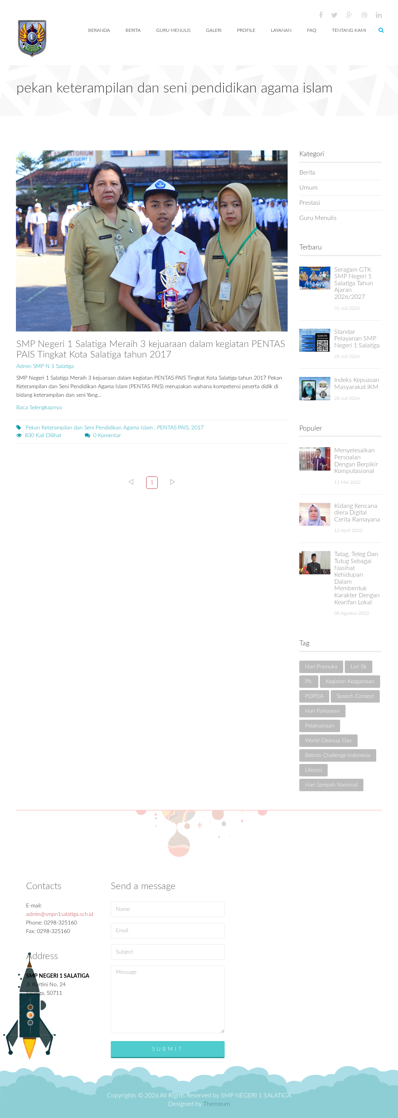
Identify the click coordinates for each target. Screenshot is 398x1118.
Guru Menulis (318, 218)
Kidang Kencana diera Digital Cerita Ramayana (357, 513)
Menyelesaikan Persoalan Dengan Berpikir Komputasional (356, 460)
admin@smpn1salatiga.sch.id (59, 914)
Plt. (308, 681)
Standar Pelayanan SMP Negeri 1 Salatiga (357, 339)
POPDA (314, 696)
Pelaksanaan (319, 726)
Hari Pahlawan (322, 711)
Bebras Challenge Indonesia (337, 755)
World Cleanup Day (328, 740)
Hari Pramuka (321, 667)
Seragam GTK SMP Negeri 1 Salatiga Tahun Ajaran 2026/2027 (353, 283)
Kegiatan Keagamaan (350, 681)
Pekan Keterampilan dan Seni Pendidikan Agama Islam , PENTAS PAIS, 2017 (114, 428)
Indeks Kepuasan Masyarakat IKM (356, 383)
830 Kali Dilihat (43, 435)
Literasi (313, 770)
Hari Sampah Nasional (331, 785)
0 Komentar (107, 435)
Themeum (216, 1104)
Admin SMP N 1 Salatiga (45, 366)
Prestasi (309, 203)
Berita (307, 172)
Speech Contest (355, 696)
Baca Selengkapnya (39, 407)
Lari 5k (359, 667)
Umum (308, 188)
